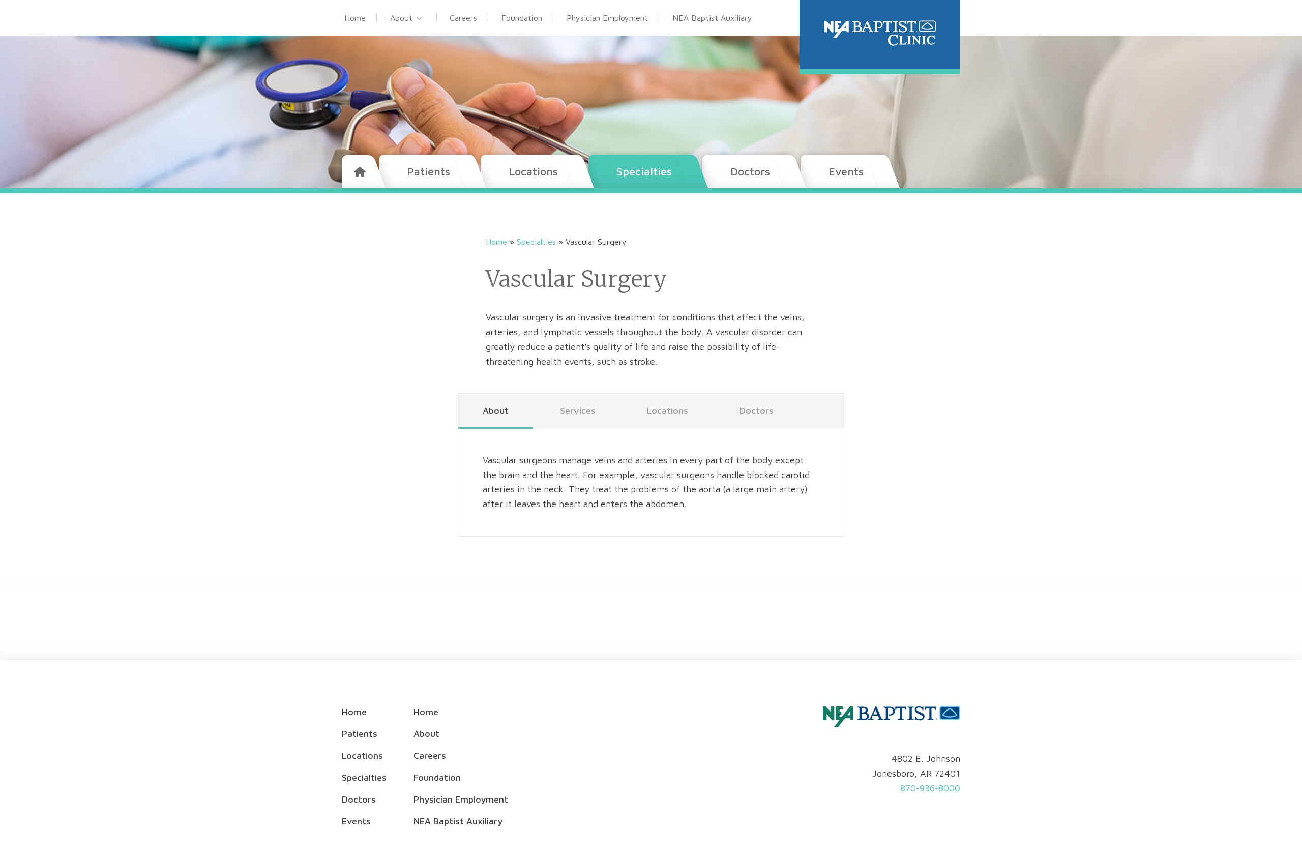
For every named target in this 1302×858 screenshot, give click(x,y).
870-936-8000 (930, 788)
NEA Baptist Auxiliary (712, 17)
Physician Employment (607, 17)
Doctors (750, 171)
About (401, 17)
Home (355, 17)
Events (846, 171)
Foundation (521, 17)
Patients (428, 171)
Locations (533, 171)
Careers (463, 17)
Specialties (644, 171)
